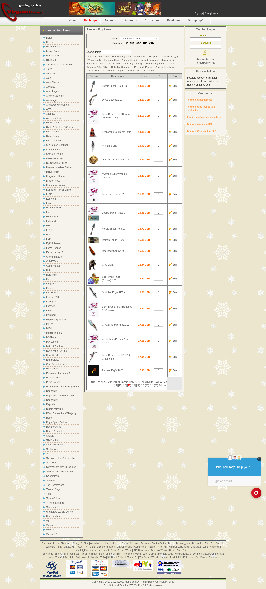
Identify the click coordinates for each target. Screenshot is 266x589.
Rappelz (50, 404)
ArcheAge (51, 100)
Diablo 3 (46, 543)
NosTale (50, 42)
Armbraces (140, 56)
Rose (49, 418)
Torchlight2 (52, 507)
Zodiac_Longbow (164, 67)
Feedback (173, 20)
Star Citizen (52, 453)
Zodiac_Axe (134, 70)
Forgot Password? (205, 62)
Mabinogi (51, 315)
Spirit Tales (127, 557)
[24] (160, 385)
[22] (151, 385)
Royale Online (53, 426)
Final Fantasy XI (65, 546)
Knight (49, 288)
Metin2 (98, 550)
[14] (116, 385)
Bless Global (53, 131)
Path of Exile (52, 368)
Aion (48, 78)
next (165, 385)
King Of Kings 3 (183, 553)
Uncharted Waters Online (59, 511)
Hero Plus (51, 274)
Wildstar (50, 529)
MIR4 (49, 328)
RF (135, 550)
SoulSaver (201, 557)
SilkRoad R (52, 440)
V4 (47, 520)
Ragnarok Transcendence (60, 395)
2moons (163, 557)
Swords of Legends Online (60, 471)
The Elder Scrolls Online (59, 64)
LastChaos (183, 546)
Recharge (90, 20)
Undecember (53, 516)
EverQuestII (52, 216)
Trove (49, 69)
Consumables (111, 60)
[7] (142, 382)
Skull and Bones (54, 444)
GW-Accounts (93, 60)
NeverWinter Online (56, 350)
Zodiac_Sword (129, 60)
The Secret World (55, 485)
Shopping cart (211, 13)
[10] (152, 382)
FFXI (48, 225)
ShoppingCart (197, 20)
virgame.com (22, 11)
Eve (48, 212)
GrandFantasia (54, 257)
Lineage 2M (52, 297)
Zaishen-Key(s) (170, 56)
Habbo (49, 270)
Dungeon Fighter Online (59, 189)
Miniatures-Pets (101, 56)
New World (52, 355)
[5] (136, 382)
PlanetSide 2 (53, 377)
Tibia (48, 494)
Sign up (199, 13)
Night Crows (52, 359)
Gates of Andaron (106, 546)
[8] (145, 382)
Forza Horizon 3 (54, 248)
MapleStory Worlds (56, 319)
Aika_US (77, 543)
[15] (120, 385)
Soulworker (52, 449)
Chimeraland (53, 149)
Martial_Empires (84, 550)
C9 (136, 557)
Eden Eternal (53, 46)
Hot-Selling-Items (155, 63)
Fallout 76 (51, 221)
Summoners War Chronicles (61, 467)
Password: (205, 43)
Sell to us (111, 20)
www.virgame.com (127, 581)
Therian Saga (53, 489)
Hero (159, 546)
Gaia (92, 546)
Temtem (50, 480)
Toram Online (53, 498)
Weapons (154, 56)
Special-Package (149, 60)
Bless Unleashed (55, 140)
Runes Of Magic (54, 431)
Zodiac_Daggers (116, 70)
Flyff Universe (53, 243)
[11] (157, 382)
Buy (175, 86)
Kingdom (51, 283)
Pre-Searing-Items (121, 56)
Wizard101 (52, 534)
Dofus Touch (52, 172)
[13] (165, 382)
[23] (156, 385)
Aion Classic (52, 82)
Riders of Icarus (54, 409)
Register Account (205, 59)
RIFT (119, 553)
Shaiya (50, 435)
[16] (125, 385)
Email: (205, 35)
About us (131, 20)
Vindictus (51, 73)
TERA (103, 557)
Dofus (49, 37)
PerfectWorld (125, 550)
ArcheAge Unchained (57, 104)
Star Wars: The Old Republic (61, 458)
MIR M (49, 324)
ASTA (49, 109)
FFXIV (49, 230)
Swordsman (52, 476)
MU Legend (52, 341)
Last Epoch (52, 292)
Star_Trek (51, 462)
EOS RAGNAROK (55, 207)
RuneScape (52, 55)
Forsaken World (132, 553)
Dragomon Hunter (55, 176)
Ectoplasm (148, 70)
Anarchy (50, 87)
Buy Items (48, 553)
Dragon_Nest (183, 543)
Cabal (125, 543)
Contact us (152, 20)
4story (56, 543)
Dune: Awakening (55, 185)
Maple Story (52, 51)
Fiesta (49, 234)
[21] (147, 385)
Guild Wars (52, 261)
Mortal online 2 (54, 333)
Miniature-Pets (168, 60)
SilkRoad (51, 60)
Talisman (92, 553)
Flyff (48, 239)
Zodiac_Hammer (95, 70)
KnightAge (188, 557)
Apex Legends (54, 91)
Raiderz (213, 557)
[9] (148, 382)
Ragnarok (51, 391)
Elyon (49, 203)
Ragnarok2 (52, 400)
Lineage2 (51, 301)
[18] (134, 385)
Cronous (134, 543)
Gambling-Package (133, 63)
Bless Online (53, 136)
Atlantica (50, 113)
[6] (139, 382)
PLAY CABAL (53, 382)
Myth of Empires (54, 346)
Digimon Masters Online (59, 167)
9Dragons (66, 543)
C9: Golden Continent (57, 145)
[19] (138, 385)
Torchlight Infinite (55, 502)
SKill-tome (114, 63)
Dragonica (197, 543)
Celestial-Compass (121, 67)
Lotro (49, 310)
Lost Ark (50, 306)
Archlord (104, 543)
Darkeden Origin (55, 158)
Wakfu (49, 525)
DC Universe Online (56, 163)
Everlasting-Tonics (96, 63)
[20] (142, 385)
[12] (161, 382)
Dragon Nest (53, 180)
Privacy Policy (205, 71)
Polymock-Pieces (143, 67)
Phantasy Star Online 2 (58, 373)
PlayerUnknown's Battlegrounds (63, 386)
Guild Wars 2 (53, 265)
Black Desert (53, 122)
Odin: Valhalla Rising (57, 364)
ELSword (51, 198)
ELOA (49, 194)
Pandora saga (165, 553)
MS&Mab (51, 337)
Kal (48, 279)
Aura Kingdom (53, 118)
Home (72, 20)
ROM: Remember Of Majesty (61, 413)
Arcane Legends (55, 96)
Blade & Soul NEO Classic (60, 127)
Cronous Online (54, 154)
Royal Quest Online (56, 422)
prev (131, 382)
